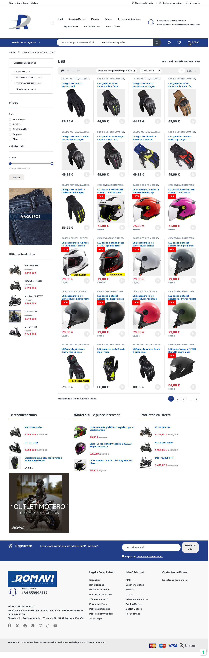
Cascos (109, 19)
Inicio (12, 52)
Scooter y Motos (135, 584)
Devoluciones (96, 584)
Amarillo (17, 119)
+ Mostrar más (16, 146)
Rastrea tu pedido (171, 3)
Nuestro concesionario (175, 580)
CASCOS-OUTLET (79, 238)
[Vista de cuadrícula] (62, 71)
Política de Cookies (99, 608)
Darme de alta (190, 547)
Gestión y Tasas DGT (100, 594)
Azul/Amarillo (20, 129)
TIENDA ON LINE (28, 83)
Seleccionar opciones (83, 121)
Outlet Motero (92, 26)
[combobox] (78, 42)
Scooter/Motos (76, 19)
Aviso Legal (95, 618)
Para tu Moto (113, 26)
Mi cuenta (195, 3)
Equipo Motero (134, 604)
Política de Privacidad (101, 613)
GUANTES (84, 79)
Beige (16, 134)
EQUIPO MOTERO (70, 79)
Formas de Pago (98, 604)
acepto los (143, 556)
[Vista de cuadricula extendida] (68, 71)
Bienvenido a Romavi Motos (23, 3)
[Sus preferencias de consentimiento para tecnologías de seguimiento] (203, 652)
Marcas (95, 19)
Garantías (94, 580)
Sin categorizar (26, 89)
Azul (15, 124)
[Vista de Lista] (73, 71)
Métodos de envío (99, 589)
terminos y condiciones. (150, 556)
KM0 (60, 19)
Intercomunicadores (129, 19)
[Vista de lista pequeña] (78, 71)
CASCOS (101, 185)
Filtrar (16, 177)
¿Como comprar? (98, 599)
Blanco (16, 139)
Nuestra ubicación (144, 3)
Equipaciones (71, 26)
